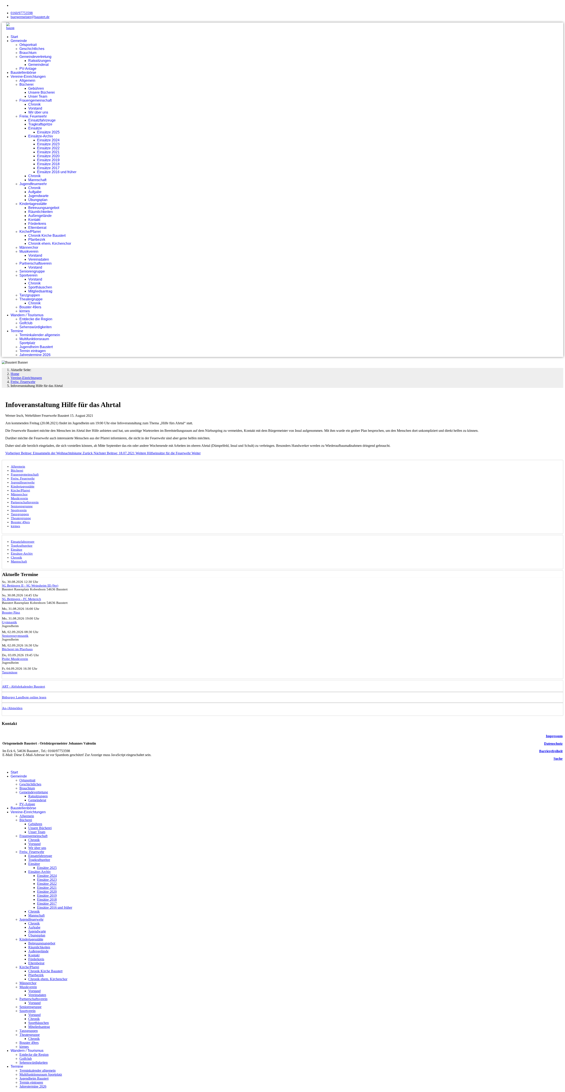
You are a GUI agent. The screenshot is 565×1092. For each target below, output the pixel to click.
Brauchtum (27, 53)
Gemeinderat (38, 64)
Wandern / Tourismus (27, 315)
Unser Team (37, 96)
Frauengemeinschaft (35, 100)
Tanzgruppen (29, 295)
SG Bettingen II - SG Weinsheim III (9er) (30, 585)
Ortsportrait (28, 45)
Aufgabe (34, 192)
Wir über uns (38, 112)
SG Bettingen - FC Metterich (21, 599)
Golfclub (25, 323)
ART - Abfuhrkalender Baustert (23, 686)
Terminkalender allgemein (39, 335)
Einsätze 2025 (48, 132)
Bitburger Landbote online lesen (24, 697)
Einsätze (35, 128)
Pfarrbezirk (36, 239)
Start (14, 37)
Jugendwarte (38, 196)
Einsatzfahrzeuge (42, 120)
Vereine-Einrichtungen (28, 76)
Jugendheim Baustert (36, 347)
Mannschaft (37, 180)
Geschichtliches (31, 49)
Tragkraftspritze (40, 124)
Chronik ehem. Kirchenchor (49, 243)
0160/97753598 (22, 13)
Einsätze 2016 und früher (56, 172)
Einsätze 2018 (48, 164)
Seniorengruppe (32, 271)
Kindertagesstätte (33, 204)
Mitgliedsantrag (40, 291)
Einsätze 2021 (48, 152)
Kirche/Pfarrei (30, 231)
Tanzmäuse (9, 672)
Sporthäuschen (40, 287)
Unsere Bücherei (41, 92)
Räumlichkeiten (40, 212)
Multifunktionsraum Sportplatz (34, 341)
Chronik (34, 104)
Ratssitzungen (39, 61)
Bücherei (26, 84)
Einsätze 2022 (48, 148)
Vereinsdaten (38, 259)
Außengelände (40, 216)
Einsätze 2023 (48, 144)
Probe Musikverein (15, 659)
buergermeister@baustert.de (30, 17)
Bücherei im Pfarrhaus (17, 649)
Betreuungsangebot (43, 208)
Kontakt (34, 220)
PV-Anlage (27, 68)
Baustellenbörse (23, 72)
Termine (17, 331)
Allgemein (27, 80)
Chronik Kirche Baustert (47, 235)
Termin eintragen (32, 351)
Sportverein (28, 275)
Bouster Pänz (11, 612)
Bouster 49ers (30, 307)
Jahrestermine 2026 (35, 355)
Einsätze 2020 (48, 156)
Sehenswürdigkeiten (35, 327)
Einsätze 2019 (48, 160)
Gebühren (36, 88)
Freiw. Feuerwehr (33, 116)
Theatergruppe (31, 299)
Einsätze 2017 (48, 168)
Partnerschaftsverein (35, 263)
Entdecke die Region (35, 319)
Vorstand (35, 108)
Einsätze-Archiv (40, 136)
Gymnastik (9, 622)
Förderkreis (37, 224)
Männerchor (28, 247)
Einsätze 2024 (48, 140)
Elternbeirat (37, 227)
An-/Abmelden (12, 708)
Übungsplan (37, 200)
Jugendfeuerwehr (33, 184)
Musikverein (28, 251)
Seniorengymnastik (15, 635)
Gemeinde (19, 41)
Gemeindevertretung (35, 57)
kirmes (24, 311)
